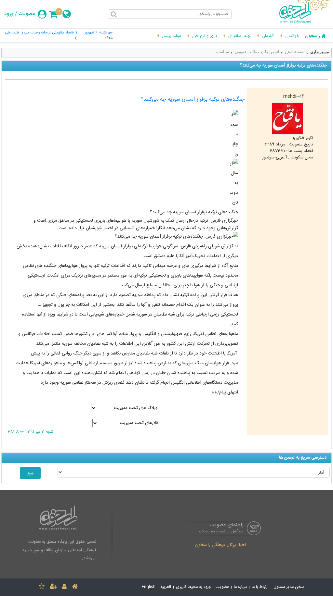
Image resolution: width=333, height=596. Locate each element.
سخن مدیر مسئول (288, 587)
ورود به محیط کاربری (193, 587)
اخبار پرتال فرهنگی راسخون (220, 545)
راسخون (312, 36)
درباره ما (240, 587)
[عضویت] (53, 587)
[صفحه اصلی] (74, 587)
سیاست (222, 52)
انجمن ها (272, 52)
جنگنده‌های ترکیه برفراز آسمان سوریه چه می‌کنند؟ (193, 99)
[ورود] (64, 587)
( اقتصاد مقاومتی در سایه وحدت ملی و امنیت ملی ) (41, 35)
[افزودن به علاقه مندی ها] (41, 587)
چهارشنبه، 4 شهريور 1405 (99, 35)
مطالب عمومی (247, 52)
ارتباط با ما (260, 587)
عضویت (27, 14)
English (148, 587)
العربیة (165, 587)
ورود (9, 14)
